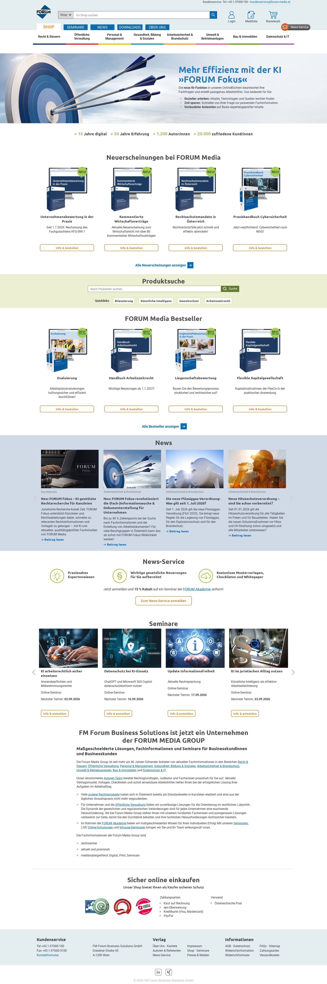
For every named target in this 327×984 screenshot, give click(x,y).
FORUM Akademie (197, 589)
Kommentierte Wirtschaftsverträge (131, 218)
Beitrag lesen (54, 539)
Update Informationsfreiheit (191, 671)
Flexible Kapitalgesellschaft (260, 378)
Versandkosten (270, 955)
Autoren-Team (113, 778)
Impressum (194, 946)
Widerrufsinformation (239, 950)
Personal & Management (136, 766)
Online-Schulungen (100, 827)
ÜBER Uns (157, 27)
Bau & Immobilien (124, 770)
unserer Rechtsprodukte (104, 794)
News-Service (299, 27)
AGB (228, 946)
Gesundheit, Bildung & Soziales (175, 766)
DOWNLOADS (130, 27)
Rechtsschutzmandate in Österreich (195, 218)
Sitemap (274, 946)
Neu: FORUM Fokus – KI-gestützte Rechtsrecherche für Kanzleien (68, 500)
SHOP (48, 27)
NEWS (102, 27)
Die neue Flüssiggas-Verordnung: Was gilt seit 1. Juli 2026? (193, 500)
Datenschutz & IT (154, 770)
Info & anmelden (54, 713)
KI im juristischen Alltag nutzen (257, 671)
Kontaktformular (48, 955)
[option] (163, 88)
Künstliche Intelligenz (156, 301)
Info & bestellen (67, 248)
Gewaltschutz (189, 301)
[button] (232, 17)
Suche (233, 288)
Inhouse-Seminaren (132, 827)
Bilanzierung (124, 301)
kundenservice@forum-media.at (270, 2)
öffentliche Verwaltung (130, 805)
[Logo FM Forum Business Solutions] (44, 12)
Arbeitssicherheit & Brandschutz (218, 766)
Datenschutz (241, 946)
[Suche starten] (213, 15)
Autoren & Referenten (167, 950)
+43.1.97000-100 (52, 946)
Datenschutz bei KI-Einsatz (126, 671)
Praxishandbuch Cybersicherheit (260, 216)
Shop (190, 950)
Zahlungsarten (170, 897)
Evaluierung (67, 378)
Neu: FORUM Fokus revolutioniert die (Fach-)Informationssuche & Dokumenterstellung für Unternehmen (131, 505)
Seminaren (241, 823)
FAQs (263, 946)
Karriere (172, 946)
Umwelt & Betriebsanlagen (93, 770)
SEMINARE (75, 27)
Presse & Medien (198, 955)
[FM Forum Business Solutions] (163, 88)
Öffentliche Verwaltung (103, 766)
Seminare (202, 950)
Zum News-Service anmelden (163, 600)
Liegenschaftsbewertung (195, 378)
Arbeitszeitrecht (218, 301)
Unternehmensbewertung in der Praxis (67, 218)
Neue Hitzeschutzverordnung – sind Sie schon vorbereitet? (254, 500)
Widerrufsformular (237, 955)
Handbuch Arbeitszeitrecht (131, 378)
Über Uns (159, 946)
